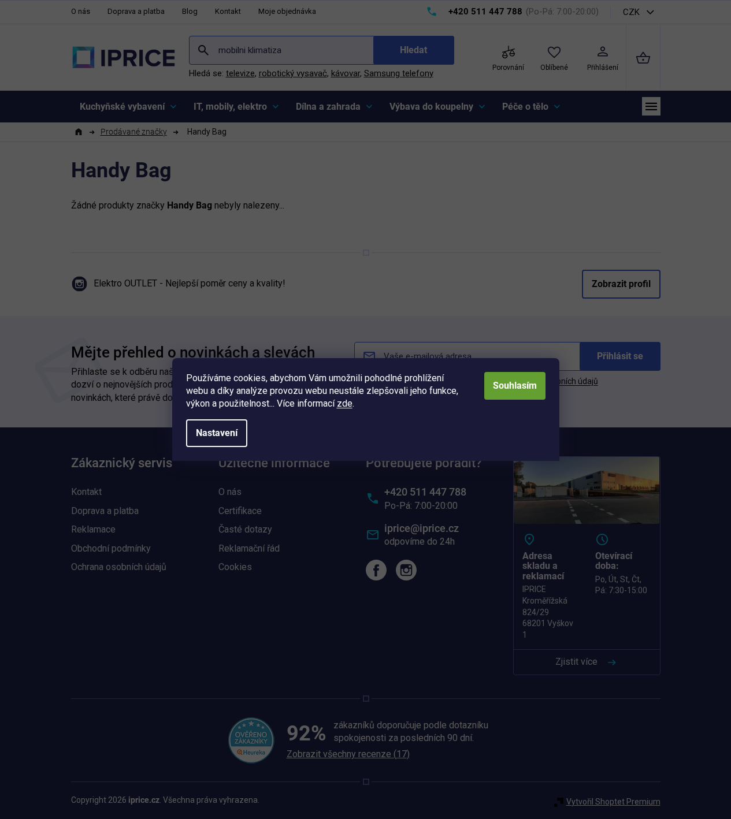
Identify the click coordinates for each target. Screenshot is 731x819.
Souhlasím (515, 385)
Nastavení (217, 432)
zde (344, 403)
